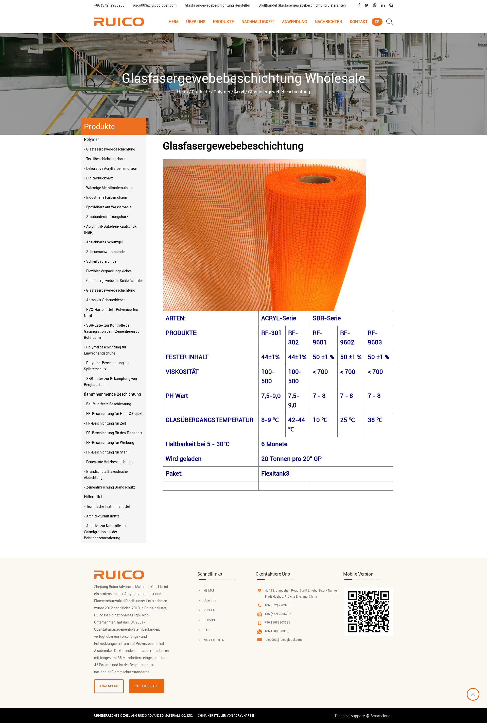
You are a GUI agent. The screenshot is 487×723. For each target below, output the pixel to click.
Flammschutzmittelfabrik (114, 601)
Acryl (239, 91)
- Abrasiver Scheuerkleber (104, 300)
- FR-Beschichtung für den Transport (113, 433)
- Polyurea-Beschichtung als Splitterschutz (106, 366)
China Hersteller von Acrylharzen (226, 715)
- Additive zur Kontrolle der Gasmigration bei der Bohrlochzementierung (105, 532)
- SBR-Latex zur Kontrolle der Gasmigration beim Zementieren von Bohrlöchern (113, 331)
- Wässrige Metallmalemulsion (108, 188)
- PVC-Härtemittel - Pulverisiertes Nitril (111, 313)
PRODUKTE (211, 610)
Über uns (195, 21)
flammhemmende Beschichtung (112, 394)
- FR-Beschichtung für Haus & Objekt (113, 414)
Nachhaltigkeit (257, 21)
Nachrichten (328, 21)
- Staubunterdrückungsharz (106, 217)
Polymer (222, 91)
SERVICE (210, 620)
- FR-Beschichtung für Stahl (106, 452)
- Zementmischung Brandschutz (109, 487)
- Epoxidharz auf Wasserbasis (107, 207)
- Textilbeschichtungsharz (104, 159)
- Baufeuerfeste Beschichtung (107, 404)
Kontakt (359, 21)
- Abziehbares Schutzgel (103, 242)
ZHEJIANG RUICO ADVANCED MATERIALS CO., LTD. (158, 715)
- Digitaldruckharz (98, 178)
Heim (174, 21)
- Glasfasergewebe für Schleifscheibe (113, 281)
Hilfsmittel (93, 496)
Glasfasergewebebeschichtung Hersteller (217, 5)
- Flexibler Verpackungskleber (107, 271)
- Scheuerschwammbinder (105, 252)
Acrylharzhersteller (139, 594)
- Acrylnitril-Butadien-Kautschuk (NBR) (110, 229)
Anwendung (294, 21)
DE (377, 22)
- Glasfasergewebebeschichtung (109, 149)
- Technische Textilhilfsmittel (107, 507)
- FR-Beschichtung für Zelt (105, 423)
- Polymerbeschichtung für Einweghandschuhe (105, 350)
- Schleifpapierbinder (101, 261)
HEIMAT (209, 590)
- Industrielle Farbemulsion (105, 197)
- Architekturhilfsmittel (102, 516)
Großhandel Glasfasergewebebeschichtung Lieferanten (302, 5)
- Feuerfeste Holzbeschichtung (108, 462)
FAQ (207, 630)
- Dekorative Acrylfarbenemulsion (110, 168)
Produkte (223, 21)
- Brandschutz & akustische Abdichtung (106, 474)
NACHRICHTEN (214, 640)
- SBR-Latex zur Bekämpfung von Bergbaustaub (110, 382)
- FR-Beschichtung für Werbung (109, 443)
